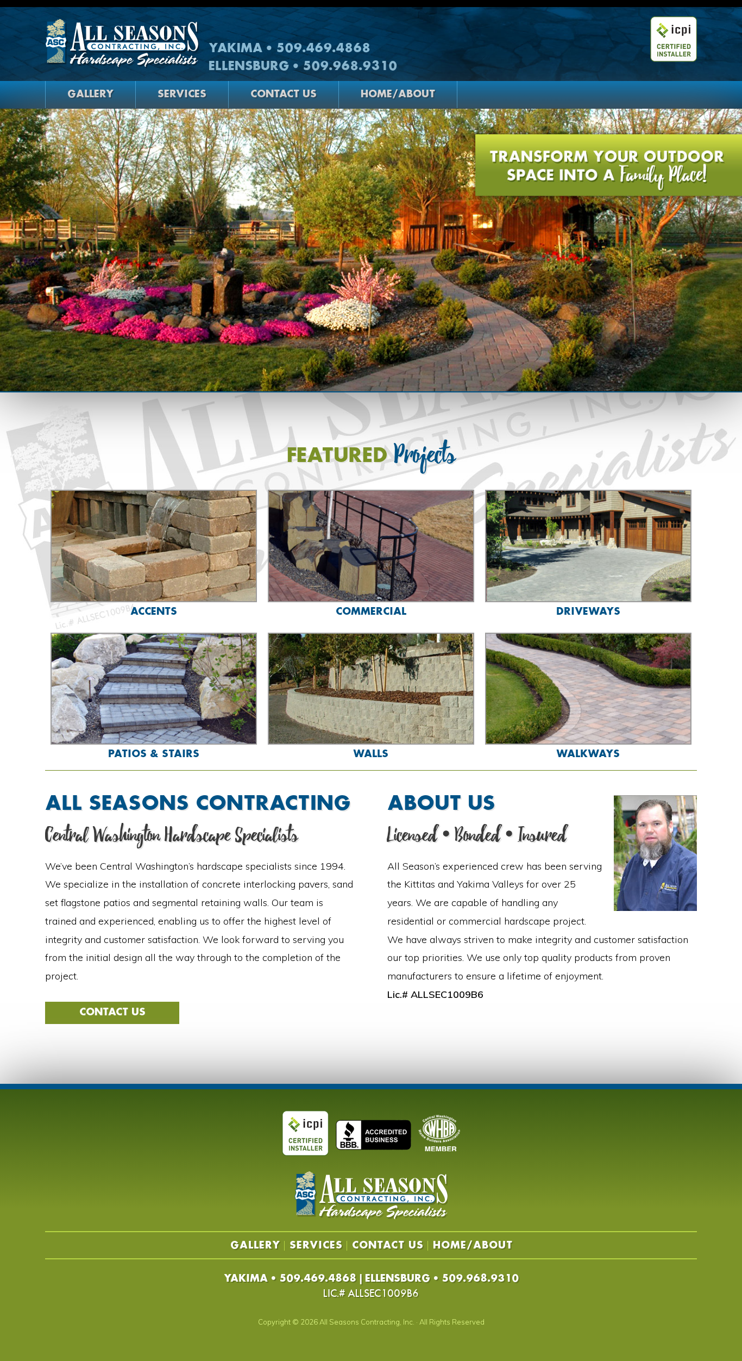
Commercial (371, 612)
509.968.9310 (480, 1279)
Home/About (398, 94)
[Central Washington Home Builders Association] (439, 1133)
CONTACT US (112, 1012)
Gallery (90, 94)
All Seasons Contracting (122, 43)
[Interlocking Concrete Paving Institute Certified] (305, 1133)
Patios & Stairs (153, 754)
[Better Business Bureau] (373, 1134)
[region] (371, 250)
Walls (370, 754)
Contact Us (283, 94)
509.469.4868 (317, 1279)
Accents (153, 612)
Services (182, 94)
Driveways (588, 612)
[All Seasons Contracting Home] (371, 1216)
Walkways (588, 754)
